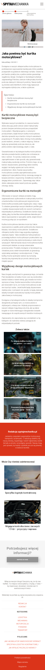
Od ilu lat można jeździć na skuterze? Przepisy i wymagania (22, 364)
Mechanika (22, 621)
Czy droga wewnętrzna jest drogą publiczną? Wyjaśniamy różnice (22, 386)
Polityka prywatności (22, 658)
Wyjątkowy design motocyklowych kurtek (24, 107)
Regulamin (23, 667)
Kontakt (22, 607)
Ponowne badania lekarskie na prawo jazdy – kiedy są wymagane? (22, 408)
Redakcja (22, 604)
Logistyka (22, 617)
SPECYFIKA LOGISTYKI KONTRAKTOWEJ (22, 644)
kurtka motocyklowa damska (25, 214)
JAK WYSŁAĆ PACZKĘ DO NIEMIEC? (22, 648)
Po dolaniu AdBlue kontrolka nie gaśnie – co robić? (22, 342)
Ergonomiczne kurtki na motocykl (21, 104)
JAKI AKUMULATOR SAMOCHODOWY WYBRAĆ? (22, 641)
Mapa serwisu (22, 662)
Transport (22, 630)
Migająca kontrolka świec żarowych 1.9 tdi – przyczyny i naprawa (22, 527)
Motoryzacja (18, 13)
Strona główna (6, 13)
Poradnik (22, 627)
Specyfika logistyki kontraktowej (20, 493)
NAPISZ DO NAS (22, 559)
